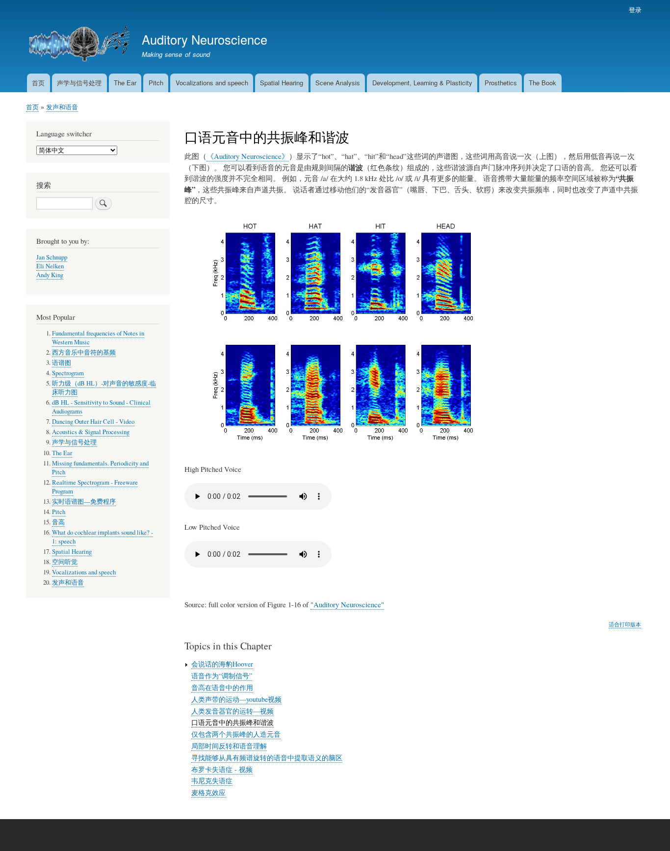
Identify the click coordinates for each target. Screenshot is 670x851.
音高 (58, 522)
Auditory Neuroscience (204, 39)
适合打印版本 (625, 624)
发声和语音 (62, 106)
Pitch (156, 82)
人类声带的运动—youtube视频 (236, 699)
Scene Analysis (337, 82)
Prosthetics (501, 82)
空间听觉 (64, 562)
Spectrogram (68, 373)
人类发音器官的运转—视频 (232, 711)
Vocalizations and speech (212, 82)
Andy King (49, 275)
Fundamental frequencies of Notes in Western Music (98, 337)
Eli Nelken (50, 266)
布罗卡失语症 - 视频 (222, 769)
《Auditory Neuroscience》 (247, 156)
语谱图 (61, 363)
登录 (635, 9)
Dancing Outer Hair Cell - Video (93, 421)
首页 (38, 82)
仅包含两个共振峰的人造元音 (236, 734)
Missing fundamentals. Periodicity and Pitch (100, 467)
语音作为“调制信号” (221, 675)
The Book (542, 82)
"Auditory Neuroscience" (347, 604)
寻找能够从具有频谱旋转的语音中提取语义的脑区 (266, 757)
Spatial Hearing (281, 82)
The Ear (125, 82)
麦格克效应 (208, 792)
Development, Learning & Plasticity (422, 82)
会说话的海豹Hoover (222, 664)
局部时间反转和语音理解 (229, 745)
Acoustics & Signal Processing (90, 432)
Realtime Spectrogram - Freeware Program (95, 486)
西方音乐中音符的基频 (84, 352)
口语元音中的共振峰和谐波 (232, 722)
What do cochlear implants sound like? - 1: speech (102, 536)
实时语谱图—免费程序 (84, 501)
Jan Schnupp (51, 257)
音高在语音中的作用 (222, 687)
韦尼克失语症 (211, 780)
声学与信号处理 (79, 82)
